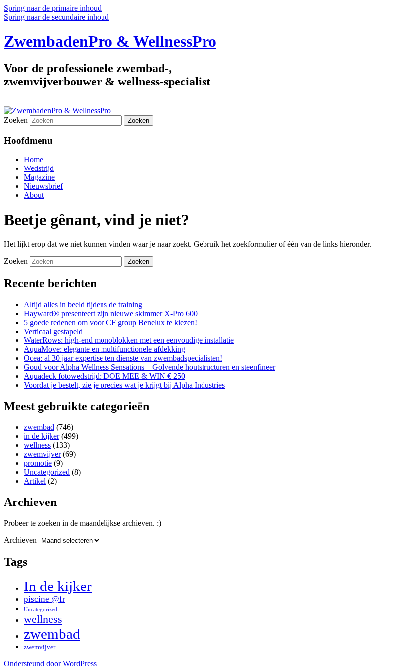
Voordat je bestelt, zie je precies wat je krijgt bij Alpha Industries (124, 385)
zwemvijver (42, 454)
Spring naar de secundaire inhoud (56, 17)
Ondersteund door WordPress (50, 663)
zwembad (39, 427)
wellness (37, 445)
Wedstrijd (39, 168)
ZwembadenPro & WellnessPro (110, 41)
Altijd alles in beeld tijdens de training (83, 304)
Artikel (35, 481)
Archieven (20, 540)
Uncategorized (47, 472)
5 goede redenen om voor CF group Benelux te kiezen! (110, 322)
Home (33, 159)
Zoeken (16, 120)
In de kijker (58, 586)
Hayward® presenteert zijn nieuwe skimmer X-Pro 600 (111, 313)
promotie (38, 463)
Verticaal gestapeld (53, 331)
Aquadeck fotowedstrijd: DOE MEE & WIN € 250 (104, 376)
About (34, 195)
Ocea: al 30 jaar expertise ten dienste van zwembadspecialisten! (123, 358)
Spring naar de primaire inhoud (53, 8)
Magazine (39, 177)
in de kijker (41, 436)
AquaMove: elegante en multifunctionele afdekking (104, 349)
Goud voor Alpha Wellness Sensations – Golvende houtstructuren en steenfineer (149, 367)
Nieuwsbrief (43, 186)
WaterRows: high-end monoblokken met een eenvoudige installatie (129, 340)
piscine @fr (44, 599)
